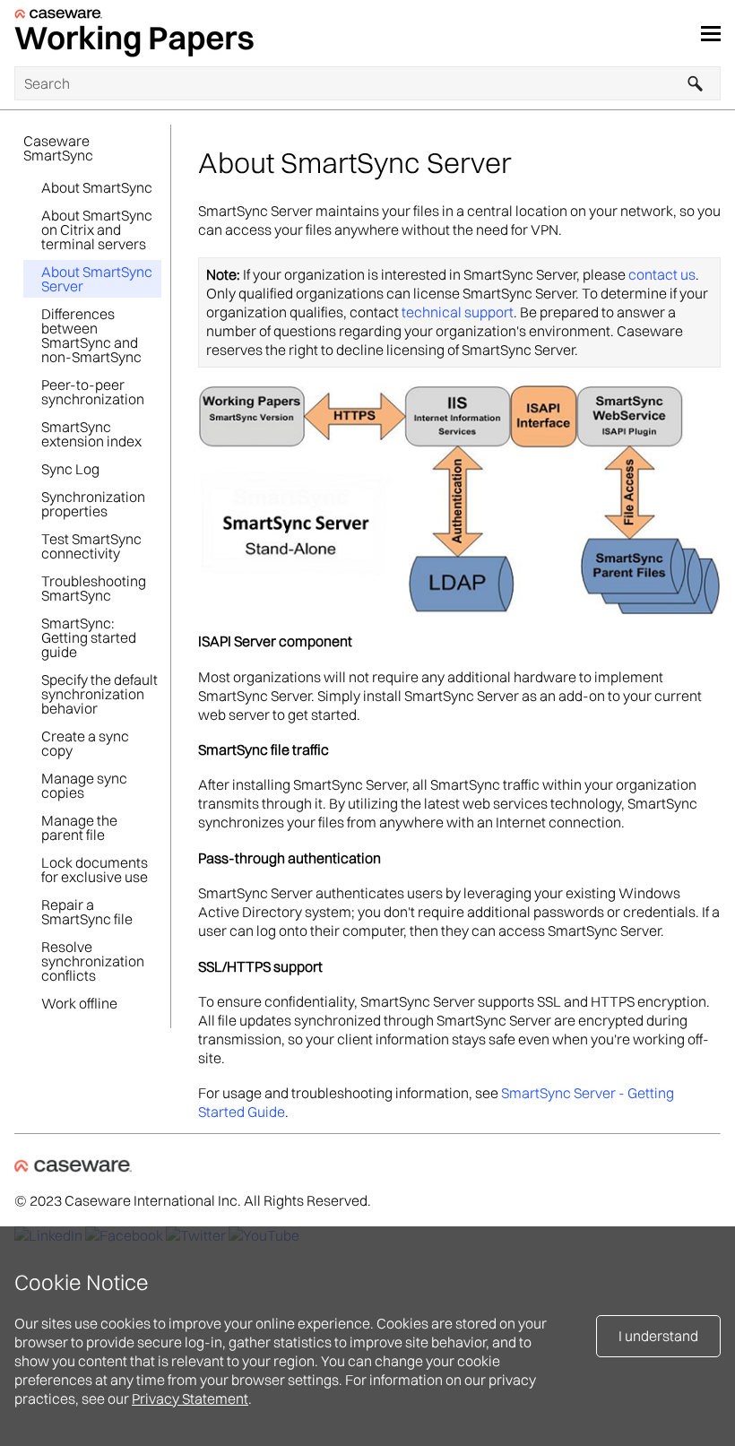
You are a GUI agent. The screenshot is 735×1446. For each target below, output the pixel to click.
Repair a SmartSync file (87, 912)
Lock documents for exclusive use (94, 869)
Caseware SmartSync (58, 148)
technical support (458, 312)
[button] (695, 83)
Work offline (79, 1003)
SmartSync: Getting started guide (88, 637)
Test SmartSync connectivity (91, 546)
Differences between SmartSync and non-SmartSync (91, 335)
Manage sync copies (84, 785)
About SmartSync (96, 187)
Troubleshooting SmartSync (93, 588)
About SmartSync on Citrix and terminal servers (96, 229)
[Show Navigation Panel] (710, 33)
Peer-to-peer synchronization (92, 392)
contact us (662, 274)
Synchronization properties (93, 504)
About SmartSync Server (96, 279)
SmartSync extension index (91, 434)
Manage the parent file (79, 827)
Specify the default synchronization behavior (99, 694)
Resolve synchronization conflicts (92, 961)
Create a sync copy (85, 743)
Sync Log (70, 469)
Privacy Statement (190, 1398)
